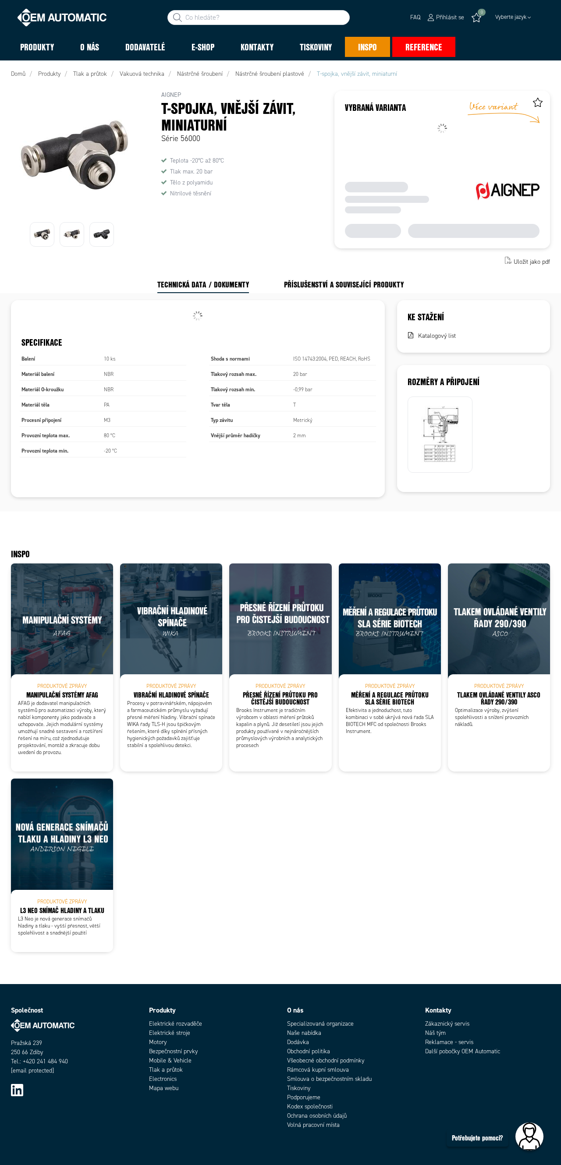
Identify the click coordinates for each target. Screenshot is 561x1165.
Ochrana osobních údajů (317, 1115)
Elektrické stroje (169, 1033)
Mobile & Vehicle (170, 1060)
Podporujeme (303, 1097)
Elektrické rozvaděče (175, 1023)
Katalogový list (437, 336)
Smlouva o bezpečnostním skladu (329, 1079)
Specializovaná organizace (320, 1023)
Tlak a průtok (166, 1069)
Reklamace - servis (449, 1042)
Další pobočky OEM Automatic (462, 1051)
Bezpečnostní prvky (173, 1051)
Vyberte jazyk (510, 17)
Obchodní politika (308, 1051)
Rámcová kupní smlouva (318, 1069)
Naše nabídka (304, 1033)
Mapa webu (163, 1088)
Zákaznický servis (447, 1023)
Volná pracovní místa (313, 1125)
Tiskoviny (298, 1088)
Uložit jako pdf (532, 261)
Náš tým (435, 1033)
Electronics (163, 1079)
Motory (158, 1042)
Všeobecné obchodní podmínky (325, 1060)
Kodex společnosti (310, 1106)
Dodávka (298, 1042)
